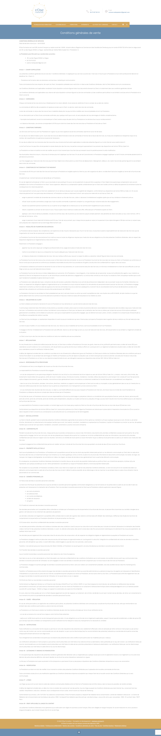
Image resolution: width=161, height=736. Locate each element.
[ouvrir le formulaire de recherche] (127, 25)
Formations (73, 24)
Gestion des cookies (69, 725)
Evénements (85, 24)
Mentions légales (39, 725)
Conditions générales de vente (85, 725)
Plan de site (98, 725)
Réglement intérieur (120, 725)
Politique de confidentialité (53, 725)
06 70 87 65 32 (95, 12)
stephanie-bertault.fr (98, 721)
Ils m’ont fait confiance (100, 24)
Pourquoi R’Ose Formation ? (43, 24)
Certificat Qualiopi (108, 725)
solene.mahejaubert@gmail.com (119, 12)
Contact (114, 24)
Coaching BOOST (61, 24)
